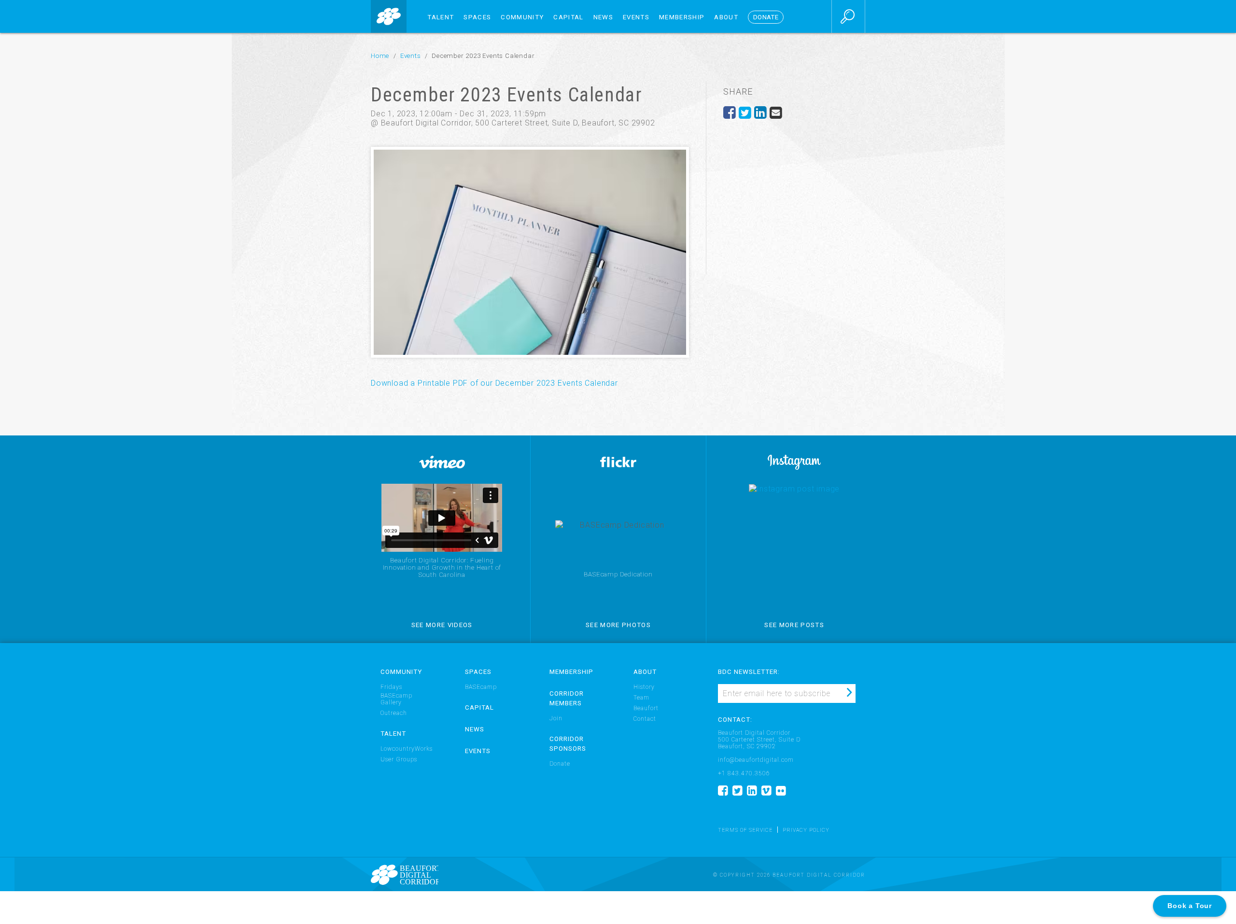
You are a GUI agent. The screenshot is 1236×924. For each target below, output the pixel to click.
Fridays (391, 687)
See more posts (794, 625)
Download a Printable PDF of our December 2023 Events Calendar (494, 383)
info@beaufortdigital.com (756, 759)
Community (522, 17)
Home (380, 55)
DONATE (765, 17)
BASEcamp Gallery (396, 699)
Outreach (393, 713)
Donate (559, 763)
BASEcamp (481, 687)
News (603, 17)
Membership (681, 17)
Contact (644, 718)
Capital (568, 17)
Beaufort (646, 708)
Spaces (477, 17)
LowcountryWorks (406, 748)
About (726, 17)
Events (636, 17)
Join (555, 718)
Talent (440, 17)
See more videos (442, 625)
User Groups (398, 759)
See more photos (618, 625)
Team (641, 697)
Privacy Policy (806, 830)
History (644, 687)
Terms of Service (745, 830)
